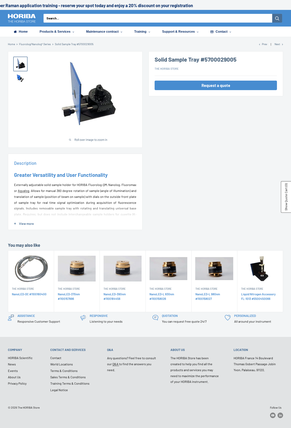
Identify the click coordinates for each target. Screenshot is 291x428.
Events (13, 371)
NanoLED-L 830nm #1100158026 (161, 296)
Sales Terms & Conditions (68, 377)
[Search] (277, 18)
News (12, 364)
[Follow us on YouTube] (273, 415)
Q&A (115, 364)
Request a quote (216, 85)
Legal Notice (59, 390)
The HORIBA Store (167, 69)
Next (277, 44)
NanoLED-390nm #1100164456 (115, 296)
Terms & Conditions (64, 371)
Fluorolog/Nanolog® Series (35, 44)
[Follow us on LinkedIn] (280, 415)
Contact (55, 358)
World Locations (61, 364)
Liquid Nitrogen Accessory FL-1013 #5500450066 (258, 296)
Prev (264, 44)
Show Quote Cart (286, 197)
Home (11, 44)
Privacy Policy (17, 383)
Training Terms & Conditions (69, 383)
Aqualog (23, 191)
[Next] (283, 281)
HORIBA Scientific (20, 358)
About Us (14, 377)
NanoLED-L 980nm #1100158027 (207, 296)
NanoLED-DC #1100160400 (29, 294)
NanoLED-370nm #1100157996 (69, 296)
